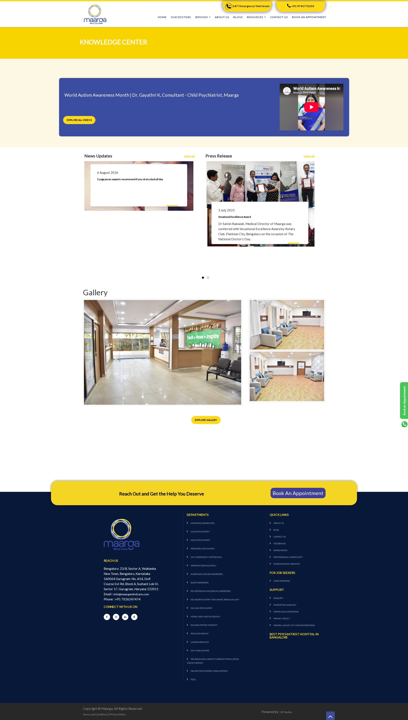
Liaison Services (200, 642)
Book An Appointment (309, 17)
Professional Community (288, 557)
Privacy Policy (281, 618)
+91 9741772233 (302, 6)
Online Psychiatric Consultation (209, 671)
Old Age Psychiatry (201, 608)
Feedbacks (279, 543)
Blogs (238, 17)
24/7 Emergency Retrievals (206, 557)
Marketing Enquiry (284, 605)
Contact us (279, 17)
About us (222, 17)
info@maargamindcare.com (131, 594)
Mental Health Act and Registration (294, 625)
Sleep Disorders (199, 582)
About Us (278, 523)
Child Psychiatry (200, 531)
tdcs (193, 679)
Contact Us (279, 536)
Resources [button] (255, 17)
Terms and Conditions (286, 611)
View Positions (281, 581)
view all (189, 156)
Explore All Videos (79, 120)
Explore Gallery (206, 420)
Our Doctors (181, 17)
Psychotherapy (200, 633)
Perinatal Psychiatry (203, 548)
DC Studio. (286, 712)
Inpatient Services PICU (203, 565)
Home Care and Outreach (205, 616)
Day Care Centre (200, 650)
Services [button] (201, 17)
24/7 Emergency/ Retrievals (251, 6)
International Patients (286, 564)
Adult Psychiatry (200, 540)
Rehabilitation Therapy (204, 625)
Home (162, 17)
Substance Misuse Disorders (207, 574)
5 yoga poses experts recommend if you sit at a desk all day (130, 179)
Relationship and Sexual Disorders (211, 591)
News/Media (280, 550)
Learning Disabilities (202, 523)
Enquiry (278, 598)
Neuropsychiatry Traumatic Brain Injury (215, 599)
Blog (276, 530)
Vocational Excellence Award (234, 216)
